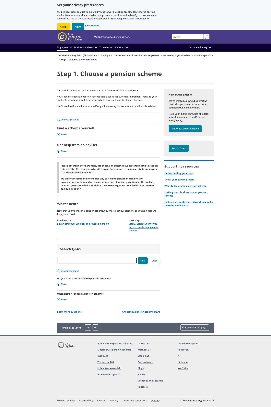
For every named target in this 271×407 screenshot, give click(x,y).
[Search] (206, 36)
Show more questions (69, 311)
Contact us (144, 343)
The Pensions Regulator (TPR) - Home (77, 55)
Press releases (145, 362)
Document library (197, 47)
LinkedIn (183, 362)
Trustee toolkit (105, 362)
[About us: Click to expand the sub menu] (127, 47)
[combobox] (188, 37)
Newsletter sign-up (188, 343)
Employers (62, 47)
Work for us (144, 349)
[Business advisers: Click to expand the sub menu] (96, 47)
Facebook (183, 349)
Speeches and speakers (150, 380)
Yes (88, 327)
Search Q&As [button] (179, 148)
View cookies (92, 25)
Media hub (144, 355)
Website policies (66, 400)
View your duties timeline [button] (185, 128)
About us (120, 47)
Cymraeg (155, 400)
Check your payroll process (179, 179)
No (95, 327)
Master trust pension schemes (114, 349)
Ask (143, 260)
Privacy (114, 400)
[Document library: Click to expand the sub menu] (209, 47)
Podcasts (143, 386)
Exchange (102, 355)
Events (141, 374)
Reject (78, 26)
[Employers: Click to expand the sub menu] (70, 47)
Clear (154, 260)
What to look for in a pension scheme (185, 186)
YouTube (183, 368)
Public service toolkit (109, 368)
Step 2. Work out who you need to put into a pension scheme (144, 227)
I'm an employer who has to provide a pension (188, 55)
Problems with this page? (194, 327)
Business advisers (83, 47)
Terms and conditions (134, 400)
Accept (63, 26)
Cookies (101, 400)
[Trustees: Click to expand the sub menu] (111, 47)
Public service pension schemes (115, 343)
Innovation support (108, 374)
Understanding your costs (179, 173)
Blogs (141, 368)
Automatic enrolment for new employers (137, 55)
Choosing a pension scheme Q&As (141, 311)
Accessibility (86, 400)
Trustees (104, 47)
